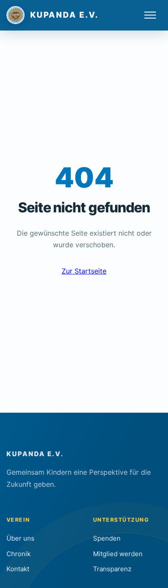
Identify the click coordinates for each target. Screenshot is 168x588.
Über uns (20, 538)
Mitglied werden (118, 554)
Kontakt (17, 569)
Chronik (18, 554)
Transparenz (112, 569)
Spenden (107, 538)
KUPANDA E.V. (34, 454)
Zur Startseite (84, 271)
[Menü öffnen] (150, 15)
